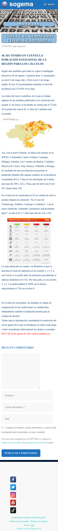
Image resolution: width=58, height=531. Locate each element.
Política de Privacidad (19, 521)
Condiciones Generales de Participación (28, 517)
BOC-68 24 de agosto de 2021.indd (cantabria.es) (26, 333)
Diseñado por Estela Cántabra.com (29, 528)
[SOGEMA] (17, 4)
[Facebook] (13, 479)
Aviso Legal (29, 525)
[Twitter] (13, 487)
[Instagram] (13, 495)
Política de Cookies (38, 521)
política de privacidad (11, 443)
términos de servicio (34, 443)
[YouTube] (13, 502)
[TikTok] (13, 510)
